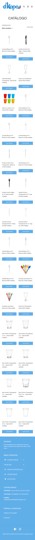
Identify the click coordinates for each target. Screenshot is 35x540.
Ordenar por (6, 25)
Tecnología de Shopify (28, 534)
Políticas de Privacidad (10, 513)
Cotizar (9, 57)
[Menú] (32, 6)
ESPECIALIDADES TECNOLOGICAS (14, 534)
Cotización (7, 517)
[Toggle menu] (23, 460)
